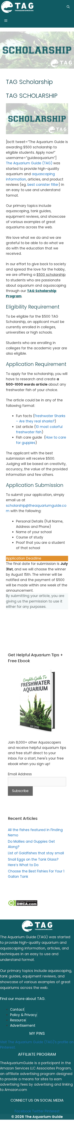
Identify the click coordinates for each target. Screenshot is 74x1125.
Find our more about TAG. (22, 998)
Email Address (20, 774)
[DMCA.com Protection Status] (22, 905)
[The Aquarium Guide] (17, 7)
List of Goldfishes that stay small (36, 853)
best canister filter (43, 184)
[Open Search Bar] (68, 7)
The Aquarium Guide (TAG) (29, 163)
